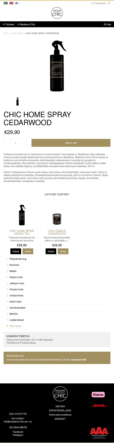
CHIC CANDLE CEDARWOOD (57, 232)
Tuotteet (9, 24)
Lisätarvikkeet (17, 319)
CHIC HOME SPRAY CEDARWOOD (42, 33)
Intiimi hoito (16, 301)
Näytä (16, 251)
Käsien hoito (16, 277)
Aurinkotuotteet (17, 307)
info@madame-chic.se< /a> (18, 421)
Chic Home (17, 33)
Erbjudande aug (18, 258)
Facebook (18, 431)
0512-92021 (18, 418)
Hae (108, 24)
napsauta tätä (78, 359)
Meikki (13, 271)
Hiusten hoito (16, 289)
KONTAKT (60, 418)
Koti (6, 33)
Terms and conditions (60, 414)
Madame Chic (27, 24)
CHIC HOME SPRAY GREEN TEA (22, 232)
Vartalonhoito (16, 295)
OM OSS (60, 406)
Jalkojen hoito (17, 283)
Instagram (18, 435)
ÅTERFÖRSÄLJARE (60, 410)
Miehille (14, 313)
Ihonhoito (14, 264)
